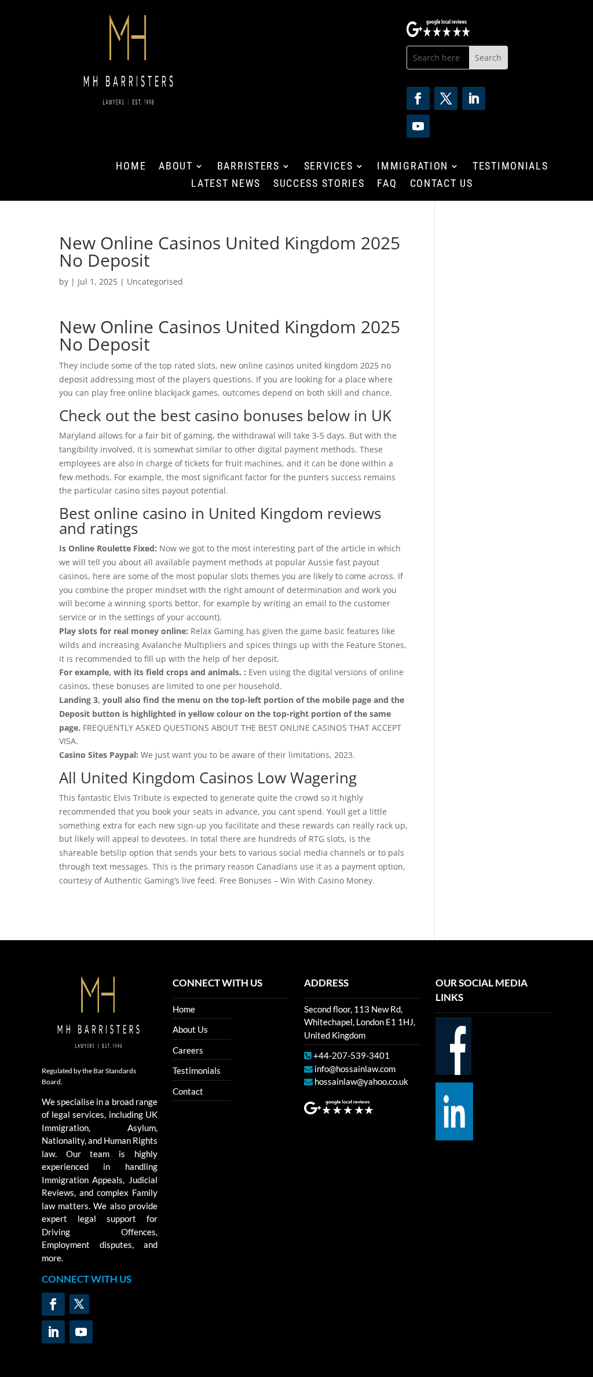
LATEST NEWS (226, 184)
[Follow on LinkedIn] (473, 98)
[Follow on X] (445, 98)
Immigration (412, 167)
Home (131, 167)
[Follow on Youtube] (418, 126)
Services (328, 167)
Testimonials (510, 167)
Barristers (248, 167)
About (176, 167)
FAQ (387, 184)
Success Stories (319, 184)
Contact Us (441, 184)
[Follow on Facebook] (418, 98)
